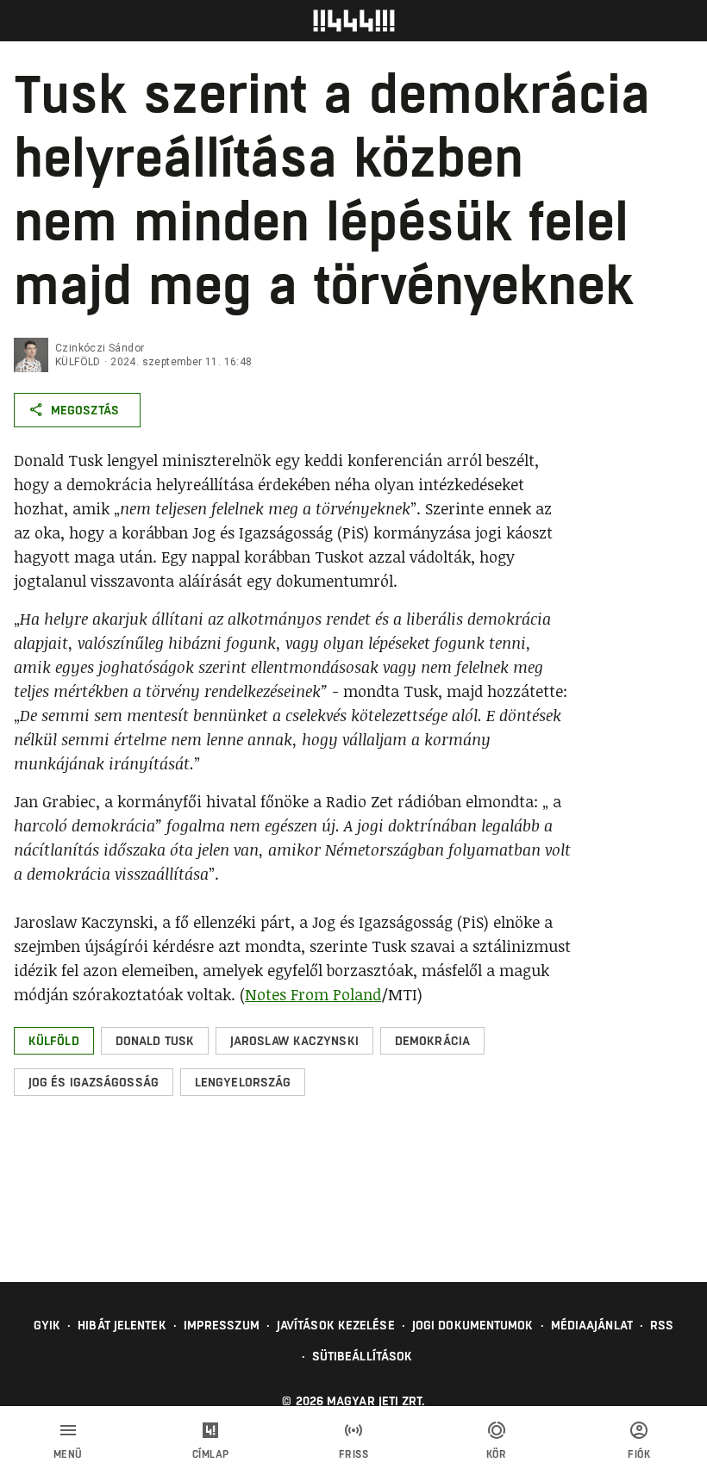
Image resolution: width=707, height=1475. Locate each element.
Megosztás (85, 410)
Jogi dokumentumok (473, 1325)
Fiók (639, 1454)
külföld (78, 362)
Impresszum (222, 1325)
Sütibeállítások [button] (362, 1356)
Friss (354, 1454)
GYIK (47, 1325)
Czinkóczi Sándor (99, 348)
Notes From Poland (313, 994)
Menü (68, 1454)
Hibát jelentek (122, 1325)
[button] (54, 1041)
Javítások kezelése (336, 1325)
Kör (496, 1454)
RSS (661, 1325)
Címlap (210, 1454)
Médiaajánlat (592, 1325)
